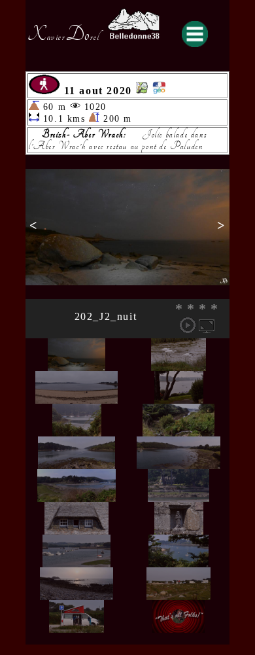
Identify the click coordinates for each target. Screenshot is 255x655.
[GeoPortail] (158, 90)
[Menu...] (195, 34)
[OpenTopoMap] (141, 90)
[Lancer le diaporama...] (188, 325)
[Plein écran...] (206, 325)
